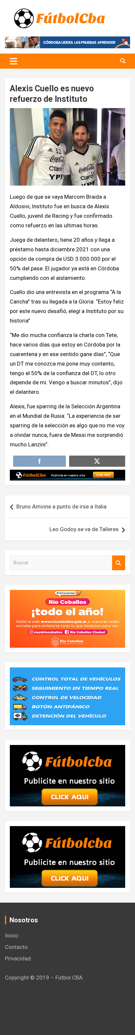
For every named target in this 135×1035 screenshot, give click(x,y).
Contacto (16, 947)
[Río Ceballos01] (67, 594)
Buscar (118, 562)
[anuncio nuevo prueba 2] (67, 749)
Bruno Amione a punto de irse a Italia (61, 506)
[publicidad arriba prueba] (67, 474)
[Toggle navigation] (13, 61)
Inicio (11, 935)
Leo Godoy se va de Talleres (84, 529)
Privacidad (18, 958)
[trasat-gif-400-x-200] (67, 672)
